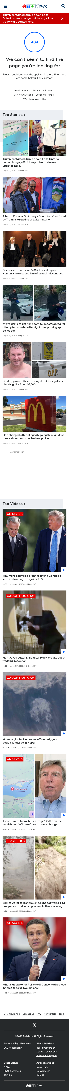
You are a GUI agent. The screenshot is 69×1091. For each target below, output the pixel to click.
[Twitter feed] (34, 1025)
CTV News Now (31, 99)
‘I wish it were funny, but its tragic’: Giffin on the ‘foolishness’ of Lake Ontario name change (32, 823)
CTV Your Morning (23, 94)
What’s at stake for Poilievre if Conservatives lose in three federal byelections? (34, 986)
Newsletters (50, 1013)
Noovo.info (42, 1067)
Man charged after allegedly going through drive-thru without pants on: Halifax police (34, 437)
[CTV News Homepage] (34, 6)
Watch (36, 90)
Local (17, 90)
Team (62, 1013)
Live (44, 99)
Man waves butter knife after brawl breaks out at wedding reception (34, 659)
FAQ (39, 1013)
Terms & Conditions (46, 1051)
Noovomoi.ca (43, 1071)
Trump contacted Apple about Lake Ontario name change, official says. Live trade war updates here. (31, 162)
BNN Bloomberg (12, 1071)
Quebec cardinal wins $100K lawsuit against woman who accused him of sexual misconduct (33, 272)
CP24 (7, 1067)
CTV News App (12, 1013)
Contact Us (28, 1013)
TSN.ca (8, 1074)
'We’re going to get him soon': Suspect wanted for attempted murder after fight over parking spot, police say (34, 327)
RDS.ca (40, 1074)
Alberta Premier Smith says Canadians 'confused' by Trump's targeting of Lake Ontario (34, 218)
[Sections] (6, 6)
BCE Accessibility (13, 1047)
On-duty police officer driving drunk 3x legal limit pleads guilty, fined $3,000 (33, 383)
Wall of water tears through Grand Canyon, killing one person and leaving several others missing (34, 904)
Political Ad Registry (46, 1055)
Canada (26, 90)
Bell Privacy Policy (46, 1047)
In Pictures (48, 90)
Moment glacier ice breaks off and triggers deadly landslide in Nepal (30, 741)
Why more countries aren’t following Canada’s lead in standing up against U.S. (32, 577)
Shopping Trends (45, 94)
